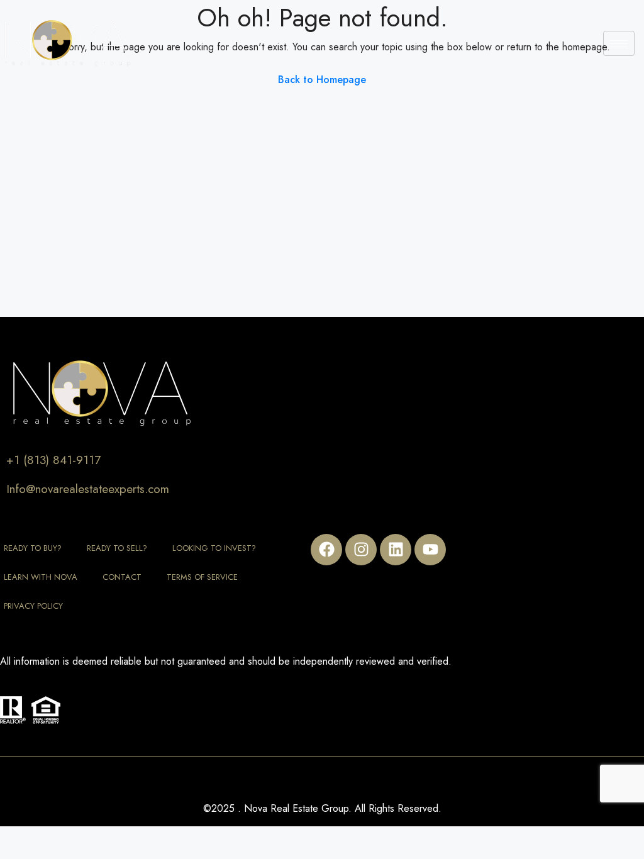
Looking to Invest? (214, 548)
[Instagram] (361, 549)
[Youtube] (430, 549)
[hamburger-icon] (619, 43)
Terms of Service (202, 577)
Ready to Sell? (117, 548)
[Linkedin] (395, 549)
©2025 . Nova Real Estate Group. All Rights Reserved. (322, 808)
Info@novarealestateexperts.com (87, 488)
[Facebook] (326, 549)
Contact (122, 577)
